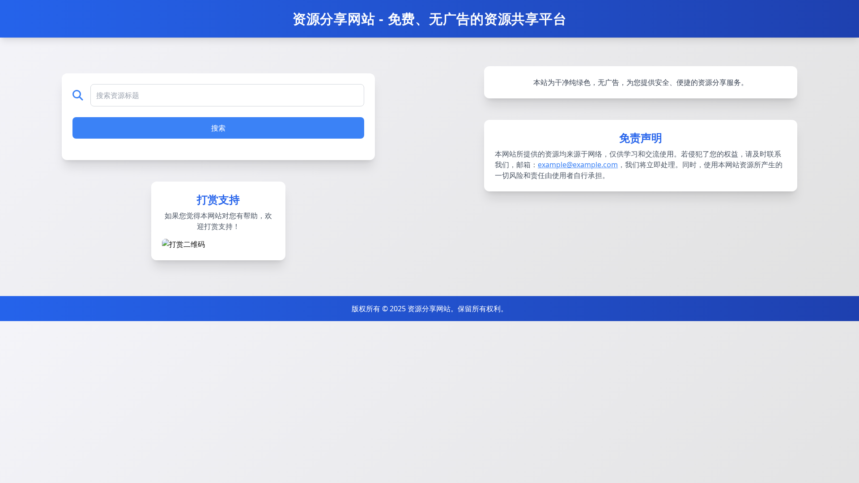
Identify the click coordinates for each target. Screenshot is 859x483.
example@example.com (578, 164)
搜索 (218, 128)
